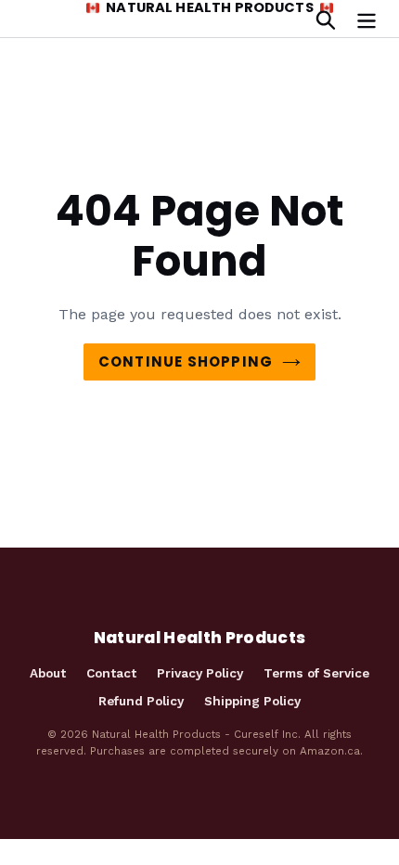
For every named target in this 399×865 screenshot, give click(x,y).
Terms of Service (316, 672)
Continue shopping (185, 361)
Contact (111, 672)
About (48, 672)
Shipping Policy (252, 700)
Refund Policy (141, 700)
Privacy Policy (200, 672)
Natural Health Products (209, 8)
